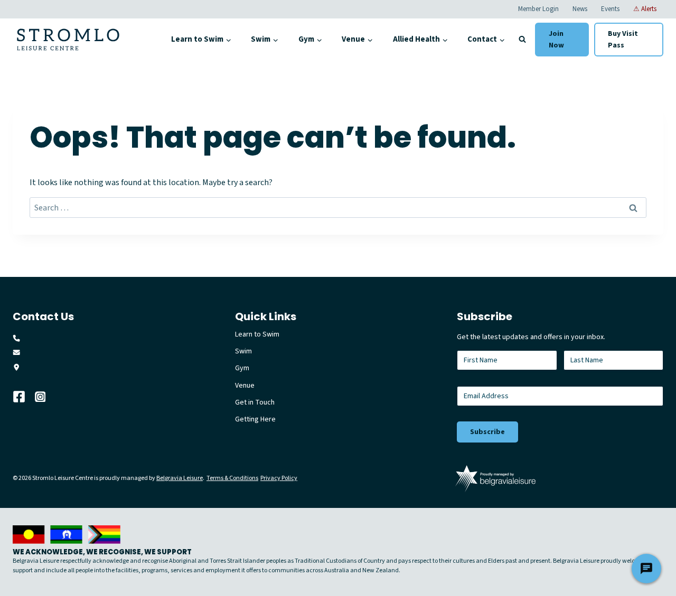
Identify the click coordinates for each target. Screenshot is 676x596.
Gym (242, 368)
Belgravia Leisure (179, 478)
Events (610, 9)
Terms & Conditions (232, 478)
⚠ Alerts (644, 9)
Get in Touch (255, 402)
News (579, 9)
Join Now (556, 39)
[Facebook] (24, 397)
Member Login (538, 9)
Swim (243, 351)
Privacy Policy (278, 478)
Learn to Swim (257, 334)
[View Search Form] (522, 39)
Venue (245, 385)
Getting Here (255, 419)
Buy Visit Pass (623, 39)
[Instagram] (46, 397)
